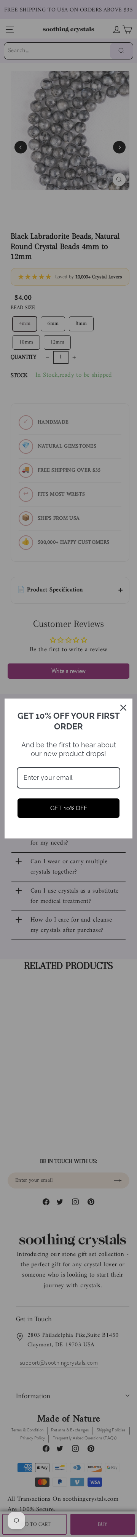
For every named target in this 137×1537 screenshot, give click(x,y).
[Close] (123, 708)
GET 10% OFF (68, 808)
